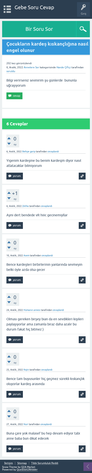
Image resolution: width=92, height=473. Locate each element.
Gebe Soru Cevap (34, 7)
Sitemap (22, 463)
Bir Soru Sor (39, 29)
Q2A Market (28, 467)
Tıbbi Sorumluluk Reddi (44, 463)
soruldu (10, 71)
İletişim (8, 463)
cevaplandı (53, 151)
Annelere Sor (31, 67)
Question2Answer (27, 469)
